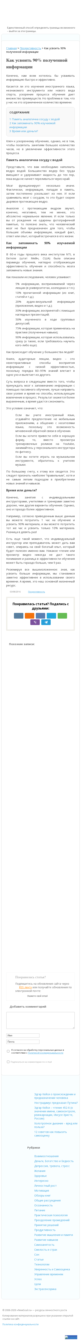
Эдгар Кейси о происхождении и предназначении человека (55, 1096)
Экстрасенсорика (45, 1289)
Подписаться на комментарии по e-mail (31, 1061)
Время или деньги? (23, 131)
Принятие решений (46, 1225)
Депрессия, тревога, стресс (52, 1166)
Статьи (39, 1259)
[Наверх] (71, 1337)
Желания (39, 1171)
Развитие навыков (46, 1240)
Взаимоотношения (46, 1156)
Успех (38, 1279)
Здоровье (40, 1176)
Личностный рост (45, 1185)
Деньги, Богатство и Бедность (54, 1161)
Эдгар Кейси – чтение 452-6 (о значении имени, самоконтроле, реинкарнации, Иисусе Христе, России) (55, 1113)
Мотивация (41, 1190)
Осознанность (43, 1205)
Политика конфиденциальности (20, 1324)
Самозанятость (44, 1244)
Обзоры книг (42, 1195)
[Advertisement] (40, 807)
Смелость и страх (45, 1249)
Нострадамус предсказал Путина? (56, 1102)
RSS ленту (25, 987)
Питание (39, 1210)
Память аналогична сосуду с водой (34, 119)
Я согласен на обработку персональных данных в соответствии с (37, 1051)
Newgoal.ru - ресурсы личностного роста (22, 13)
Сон (36, 1254)
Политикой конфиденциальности (45, 1052)
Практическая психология (51, 1215)
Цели (37, 1284)
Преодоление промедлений (52, 1220)
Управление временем (48, 1274)
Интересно (41, 1180)
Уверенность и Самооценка (52, 1269)
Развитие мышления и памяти (53, 1235)
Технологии (41, 1264)
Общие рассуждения (47, 1200)
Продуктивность (36, 591)
